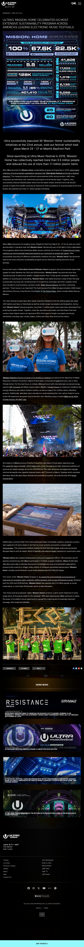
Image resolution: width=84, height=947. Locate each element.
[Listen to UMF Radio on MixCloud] (49, 888)
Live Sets (6, 863)
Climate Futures (53, 387)
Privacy (38, 908)
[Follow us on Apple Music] (42, 896)
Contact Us (7, 877)
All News (24, 668)
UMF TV (45, 871)
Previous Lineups (9, 866)
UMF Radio (46, 874)
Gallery (5, 869)
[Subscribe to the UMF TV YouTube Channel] (44, 888)
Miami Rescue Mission (49, 285)
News (5, 871)
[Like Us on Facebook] (28, 888)
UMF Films (45, 869)
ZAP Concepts (15, 387)
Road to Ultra (46, 863)
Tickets (6, 860)
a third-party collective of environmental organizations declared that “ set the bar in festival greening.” (41, 173)
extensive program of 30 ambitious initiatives (27, 378)
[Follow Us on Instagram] (33, 888)
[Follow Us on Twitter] (38, 888)
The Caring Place (49, 291)
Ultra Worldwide (47, 860)
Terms (46, 908)
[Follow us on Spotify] (55, 888)
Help (5, 874)
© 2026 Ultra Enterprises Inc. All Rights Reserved (42, 903)
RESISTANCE (46, 866)
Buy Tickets (41, 943)
